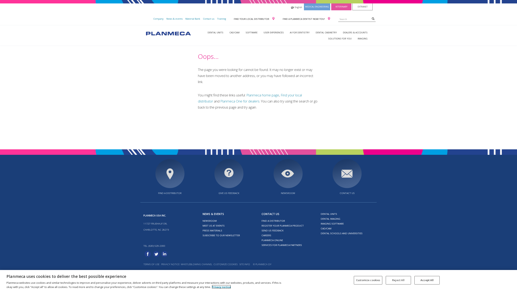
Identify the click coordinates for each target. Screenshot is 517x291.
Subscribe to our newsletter (221, 235)
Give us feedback (229, 193)
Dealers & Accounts (355, 32)
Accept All (427, 280)
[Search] (373, 18)
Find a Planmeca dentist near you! (304, 18)
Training (221, 18)
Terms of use (151, 264)
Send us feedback (273, 230)
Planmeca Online (272, 240)
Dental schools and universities (342, 233)
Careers (266, 235)
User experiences (274, 32)
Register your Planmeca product (283, 225)
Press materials (212, 230)
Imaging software (332, 223)
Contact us (208, 18)
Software (251, 32)
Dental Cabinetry (326, 32)
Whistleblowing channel (196, 264)
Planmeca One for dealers (240, 101)
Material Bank (192, 18)
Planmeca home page (262, 95)
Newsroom (288, 193)
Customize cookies (225, 264)
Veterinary (341, 6)
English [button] (298, 7)
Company (158, 18)
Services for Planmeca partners (282, 245)
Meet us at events (214, 225)
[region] (258, 280)
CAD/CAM (234, 32)
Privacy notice (170, 264)
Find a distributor (170, 193)
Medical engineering (317, 6)
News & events (174, 18)
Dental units (215, 32)
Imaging (363, 38)
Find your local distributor (252, 18)
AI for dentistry (300, 32)
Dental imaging (330, 218)
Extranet (363, 6)
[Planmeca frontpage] (168, 33)
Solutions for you (340, 38)
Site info (244, 264)
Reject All (398, 280)
